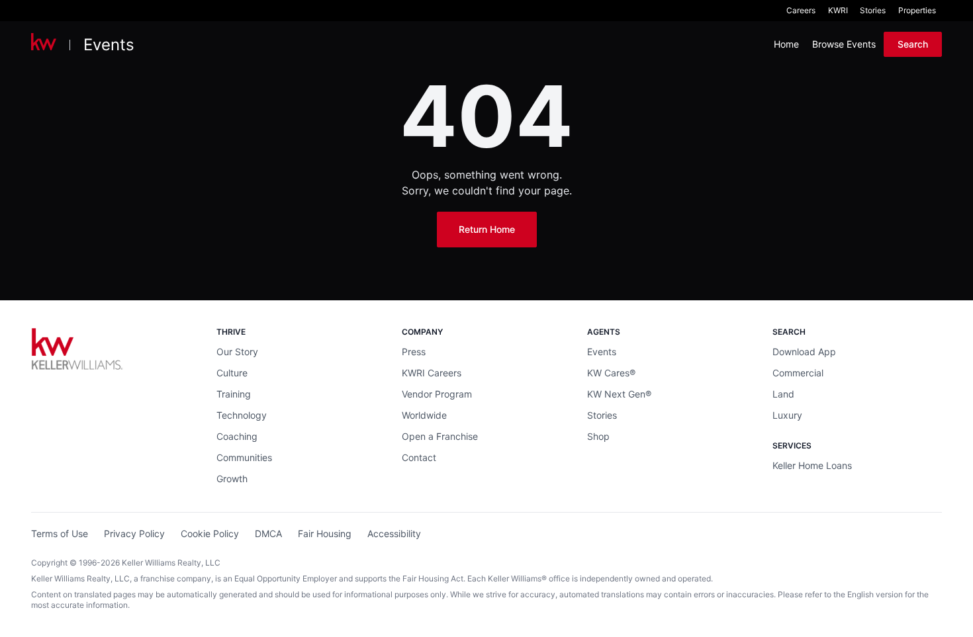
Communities (244, 457)
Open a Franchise (440, 436)
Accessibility (394, 533)
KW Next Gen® (619, 394)
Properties (917, 10)
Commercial (797, 372)
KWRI (838, 10)
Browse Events (844, 44)
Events (108, 44)
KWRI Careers (431, 372)
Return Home (487, 229)
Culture (232, 372)
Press (414, 351)
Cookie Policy (210, 533)
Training (233, 394)
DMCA (268, 533)
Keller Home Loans (812, 465)
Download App (804, 351)
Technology (241, 415)
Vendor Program (437, 394)
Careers (800, 10)
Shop (598, 436)
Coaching (236, 436)
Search (913, 44)
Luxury (787, 415)
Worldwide (424, 415)
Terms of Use (59, 533)
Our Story (237, 351)
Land (783, 394)
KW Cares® (611, 372)
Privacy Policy (134, 533)
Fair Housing (324, 533)
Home (786, 44)
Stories (873, 10)
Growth (232, 478)
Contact (419, 457)
